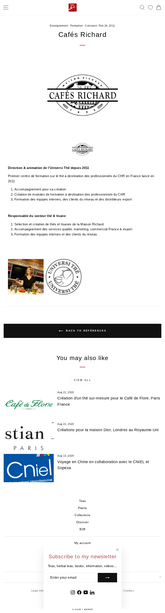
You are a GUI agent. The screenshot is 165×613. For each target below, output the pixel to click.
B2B (82, 529)
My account (82, 543)
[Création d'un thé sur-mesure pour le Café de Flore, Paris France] (29, 404)
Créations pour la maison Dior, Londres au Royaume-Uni (108, 430)
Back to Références (85, 330)
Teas (82, 501)
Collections (82, 515)
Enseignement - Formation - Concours (73, 25)
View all (83, 380)
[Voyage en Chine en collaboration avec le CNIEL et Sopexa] (29, 468)
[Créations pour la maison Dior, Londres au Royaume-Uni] (29, 436)
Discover (82, 522)
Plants (82, 508)
